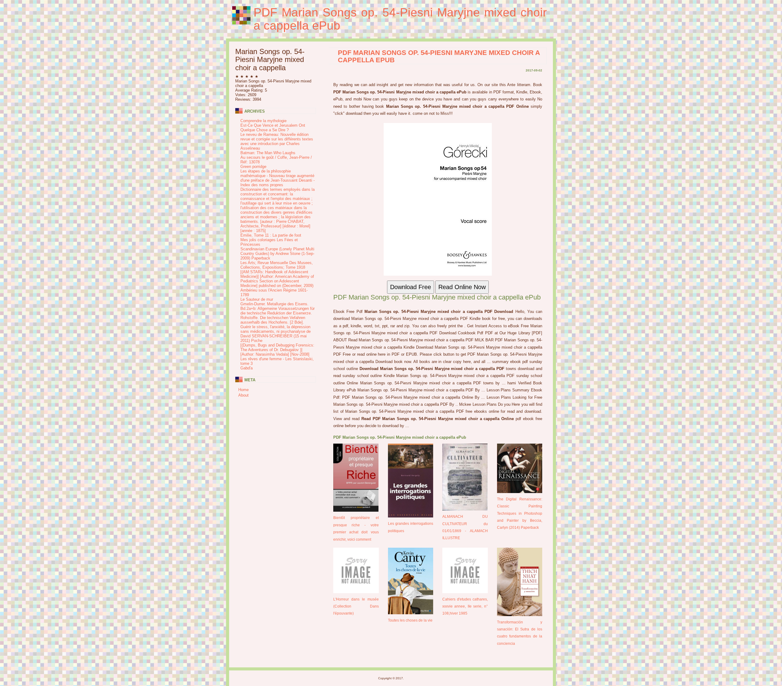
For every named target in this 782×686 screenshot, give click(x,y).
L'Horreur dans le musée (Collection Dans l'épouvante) (356, 606)
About (243, 395)
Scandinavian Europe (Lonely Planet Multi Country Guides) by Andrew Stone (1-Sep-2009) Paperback (277, 253)
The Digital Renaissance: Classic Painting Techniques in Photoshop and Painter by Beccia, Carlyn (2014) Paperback (520, 513)
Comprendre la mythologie (263, 120)
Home (243, 389)
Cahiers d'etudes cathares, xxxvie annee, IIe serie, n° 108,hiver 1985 (465, 606)
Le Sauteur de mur (256, 299)
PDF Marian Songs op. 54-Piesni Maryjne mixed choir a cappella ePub (400, 19)
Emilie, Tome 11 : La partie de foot (270, 235)
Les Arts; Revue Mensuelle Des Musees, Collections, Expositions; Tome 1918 (276, 265)
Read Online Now (462, 287)
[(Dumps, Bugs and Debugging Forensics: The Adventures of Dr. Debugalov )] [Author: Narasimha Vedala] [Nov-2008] (277, 350)
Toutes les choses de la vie (410, 620)
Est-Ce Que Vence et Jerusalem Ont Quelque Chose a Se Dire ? (272, 127)
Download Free (410, 287)
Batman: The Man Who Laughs (267, 153)
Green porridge (253, 166)
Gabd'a (246, 368)
